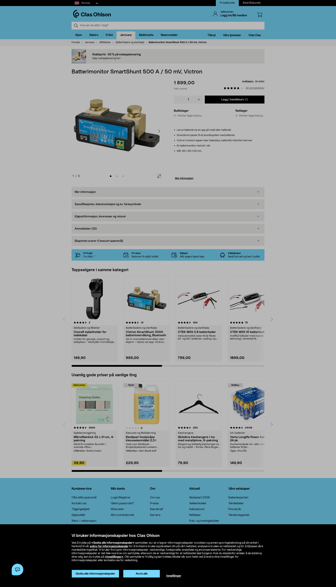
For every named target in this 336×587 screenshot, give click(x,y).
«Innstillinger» (114, 557)
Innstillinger (173, 576)
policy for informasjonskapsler (109, 546)
